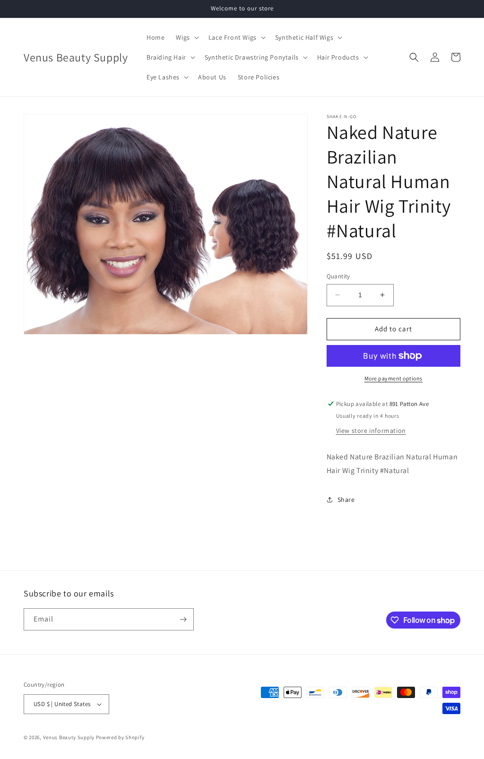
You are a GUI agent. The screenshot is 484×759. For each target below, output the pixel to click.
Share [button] (346, 499)
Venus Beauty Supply (69, 737)
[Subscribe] (183, 619)
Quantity (338, 276)
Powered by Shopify (120, 737)
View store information (371, 430)
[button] (186, 37)
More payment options (393, 378)
